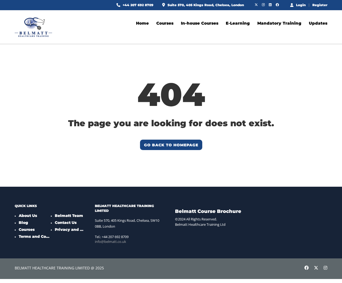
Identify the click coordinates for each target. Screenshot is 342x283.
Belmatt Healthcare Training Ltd (200, 224)
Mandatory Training (279, 23)
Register (319, 5)
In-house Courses (199, 23)
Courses (164, 23)
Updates (318, 23)
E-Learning (238, 23)
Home (142, 23)
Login (301, 5)
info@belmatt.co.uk (110, 241)
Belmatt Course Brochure (208, 211)
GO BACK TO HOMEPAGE (171, 145)
